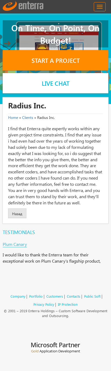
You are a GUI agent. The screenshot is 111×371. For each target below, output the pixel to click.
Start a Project (56, 60)
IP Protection (68, 304)
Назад (17, 213)
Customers (54, 296)
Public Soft (92, 296)
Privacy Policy (43, 304)
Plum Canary (15, 244)
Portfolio (36, 296)
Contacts (73, 296)
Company (18, 296)
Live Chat (56, 83)
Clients (27, 117)
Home (13, 117)
